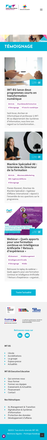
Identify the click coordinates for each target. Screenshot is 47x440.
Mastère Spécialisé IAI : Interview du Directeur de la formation (22, 167)
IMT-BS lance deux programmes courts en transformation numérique (22, 94)
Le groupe (12, 358)
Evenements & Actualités (19, 387)
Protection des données (19, 415)
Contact (11, 392)
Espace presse (14, 361)
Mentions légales (14, 433)
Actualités (12, 364)
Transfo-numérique (30, 108)
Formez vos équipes (17, 384)
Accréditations (14, 356)
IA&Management (28, 256)
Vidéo (25, 264)
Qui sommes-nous (16, 378)
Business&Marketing (26, 175)
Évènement (13, 256)
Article (11, 104)
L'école (11, 353)
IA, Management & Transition (21, 407)
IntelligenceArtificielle (18, 260)
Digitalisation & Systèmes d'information (20, 411)
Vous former (13, 381)
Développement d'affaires (20, 418)
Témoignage (14, 108)
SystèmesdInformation (27, 104)
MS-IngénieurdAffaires (17, 179)
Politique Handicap (32, 433)
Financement (14, 389)
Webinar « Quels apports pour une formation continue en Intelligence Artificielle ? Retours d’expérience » (23, 245)
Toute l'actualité (23, 292)
